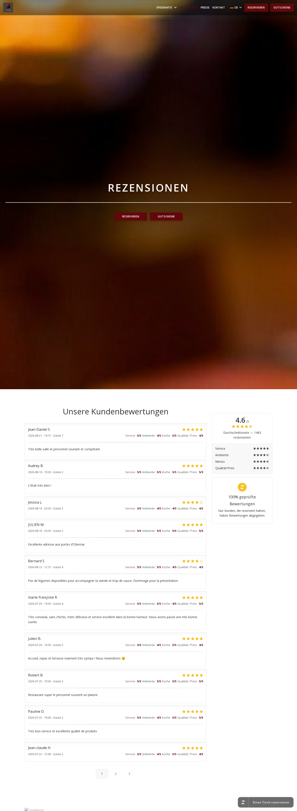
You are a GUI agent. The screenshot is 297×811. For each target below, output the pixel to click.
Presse (205, 7)
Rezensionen (189, 7)
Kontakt (218, 7)
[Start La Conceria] (8, 7)
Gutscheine (282, 7)
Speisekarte (164, 7)
